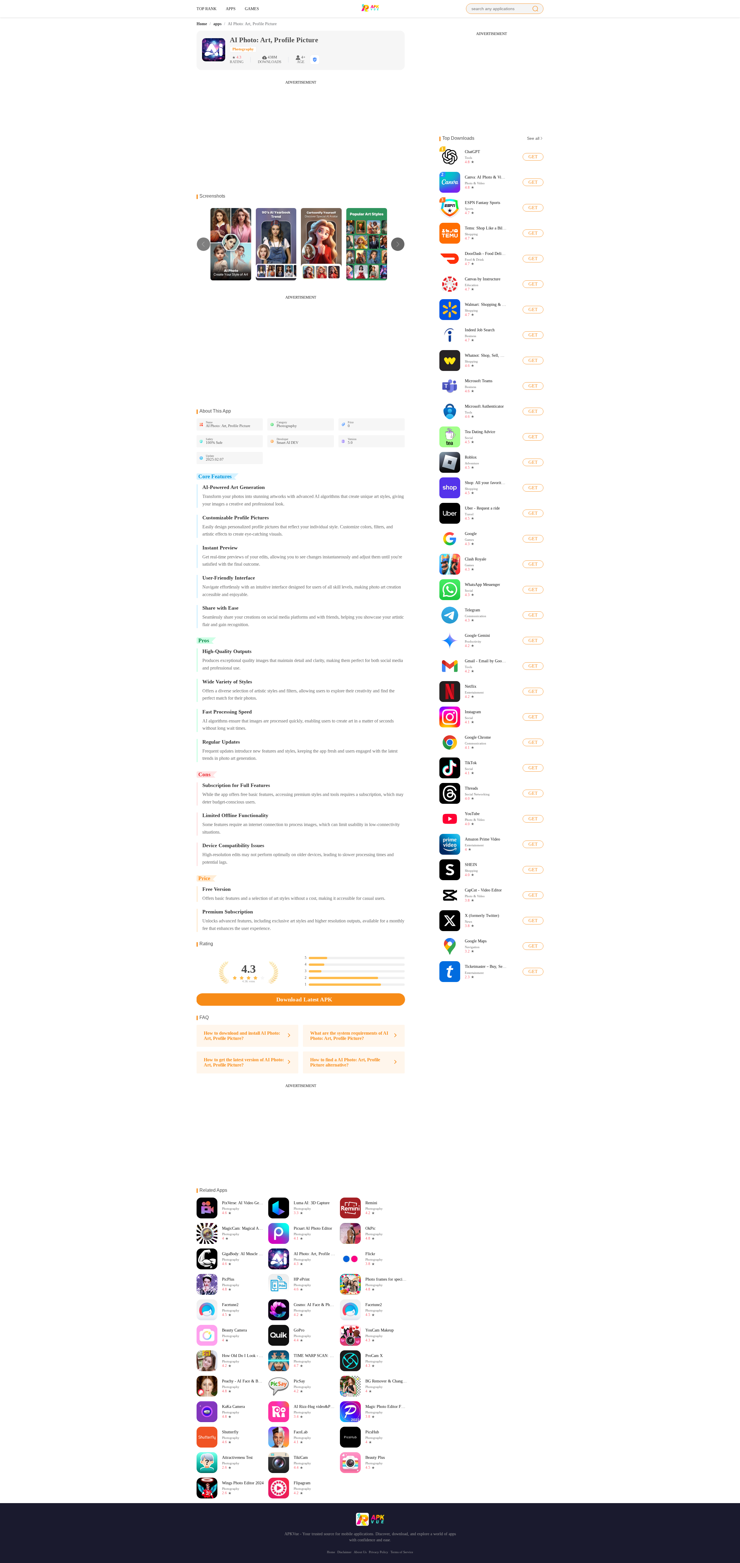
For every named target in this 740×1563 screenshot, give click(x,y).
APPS (231, 8)
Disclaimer (344, 1552)
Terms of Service (402, 1552)
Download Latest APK (304, 999)
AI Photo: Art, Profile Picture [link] (252, 24)
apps (217, 24)
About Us (360, 1552)
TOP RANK (207, 8)
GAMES (252, 8)
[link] (202, 24)
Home (202, 24)
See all (533, 138)
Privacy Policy (378, 1552)
